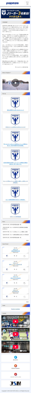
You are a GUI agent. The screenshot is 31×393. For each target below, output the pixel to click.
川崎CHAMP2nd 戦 (15, 251)
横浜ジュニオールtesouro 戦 (15, 264)
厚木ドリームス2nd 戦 (16, 278)
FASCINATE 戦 (15, 291)
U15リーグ (15, 249)
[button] (3, 13)
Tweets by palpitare (15, 309)
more (27, 240)
